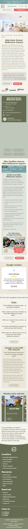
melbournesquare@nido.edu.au (13, 112)
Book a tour (17, 83)
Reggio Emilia (15, 1)
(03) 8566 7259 (9, 110)
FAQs (4, 485)
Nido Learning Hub (8, 481)
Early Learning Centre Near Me (14, 527)
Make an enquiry (19, 154)
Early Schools (9, 35)
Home (3, 35)
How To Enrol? (7, 475)
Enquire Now (14, 341)
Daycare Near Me (18, 524)
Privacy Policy (14, 521)
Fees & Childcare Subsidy (10, 477)
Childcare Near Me (7, 524)
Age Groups (6, 499)
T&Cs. (14, 229)
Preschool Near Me (13, 525)
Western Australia (8, 466)
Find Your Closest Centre (9, 468)
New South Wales (7, 459)
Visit (9, 419)
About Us (5, 492)
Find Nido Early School (9, 501)
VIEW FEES (7, 150)
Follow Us (7, 115)
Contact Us (6, 503)
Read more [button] (14, 286)
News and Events (7, 483)
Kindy (14, 2)
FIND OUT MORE (14, 385)
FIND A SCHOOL (7, 10)
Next (25, 23)
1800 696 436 (12, 6)
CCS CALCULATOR (18, 150)
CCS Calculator (7, 479)
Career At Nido (7, 494)
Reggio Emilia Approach (9, 497)
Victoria (15, 35)
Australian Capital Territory (10, 457)
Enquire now (6, 83)
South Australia (7, 461)
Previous (3, 23)
